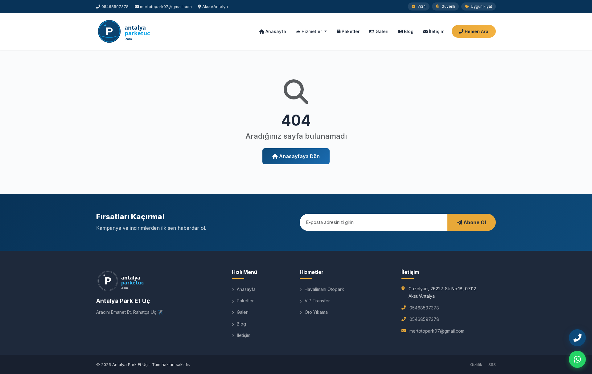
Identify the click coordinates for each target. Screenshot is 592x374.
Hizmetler (311, 31)
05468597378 (115, 6)
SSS (492, 364)
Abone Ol (474, 222)
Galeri (381, 31)
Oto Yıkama (315, 312)
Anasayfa (275, 31)
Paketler (350, 31)
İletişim (436, 31)
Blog (408, 31)
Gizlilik (476, 364)
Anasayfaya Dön (299, 156)
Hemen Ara (475, 31)
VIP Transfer (316, 300)
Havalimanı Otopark (323, 289)
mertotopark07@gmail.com (166, 6)
